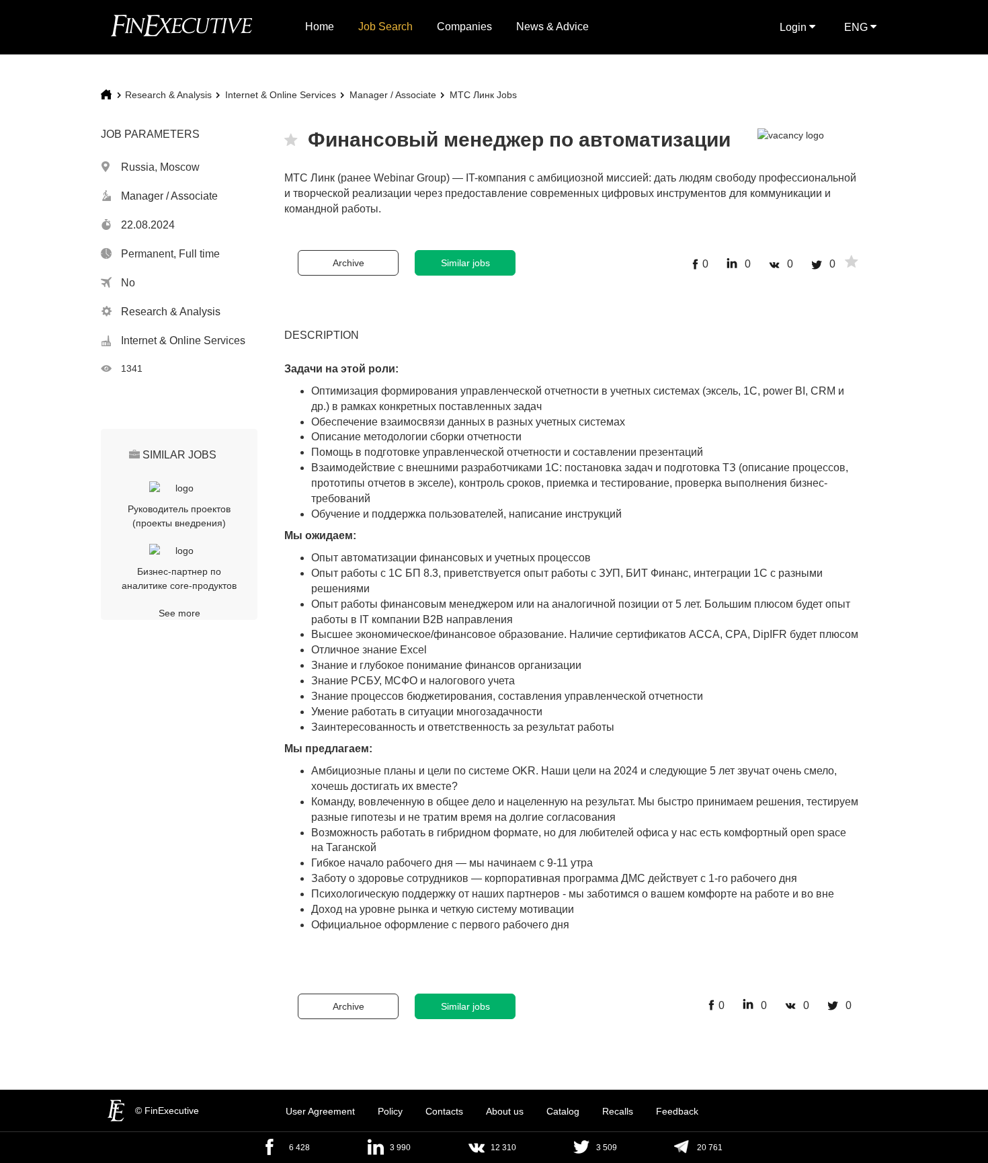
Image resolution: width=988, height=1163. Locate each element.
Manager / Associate (392, 94)
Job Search (385, 26)
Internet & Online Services (280, 94)
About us (505, 1111)
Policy (390, 1111)
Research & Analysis (168, 94)
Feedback (677, 1111)
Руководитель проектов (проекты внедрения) (179, 516)
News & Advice (552, 26)
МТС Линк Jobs (483, 94)
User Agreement (320, 1111)
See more (179, 613)
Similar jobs (465, 262)
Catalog (562, 1111)
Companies (464, 26)
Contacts (444, 1111)
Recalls (617, 1111)
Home (319, 26)
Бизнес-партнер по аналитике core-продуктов (179, 578)
